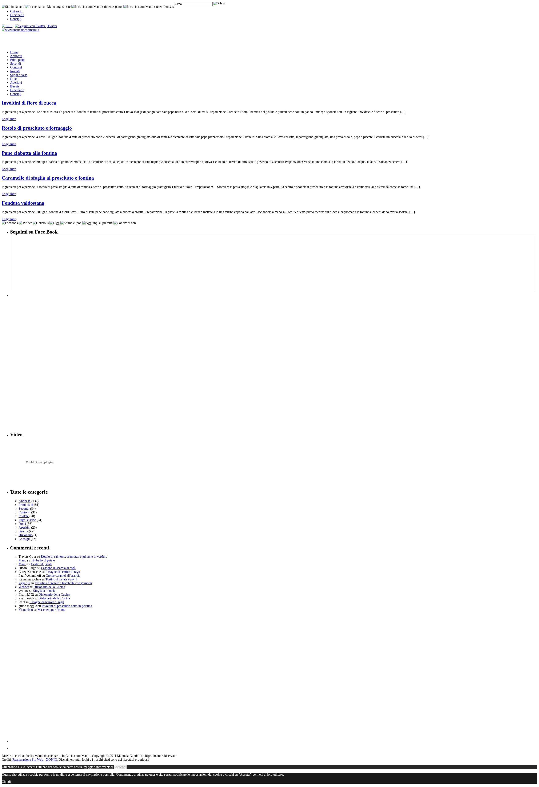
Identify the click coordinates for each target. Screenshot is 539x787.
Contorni (16, 67)
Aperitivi (16, 82)
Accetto (120, 767)
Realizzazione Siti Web (27, 759)
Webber (24, 587)
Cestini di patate (41, 564)
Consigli (15, 19)
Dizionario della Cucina (49, 587)
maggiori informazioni (98, 767)
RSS (8, 26)
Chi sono (16, 11)
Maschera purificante (51, 609)
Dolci (13, 79)
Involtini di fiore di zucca (29, 103)
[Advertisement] (269, 40)
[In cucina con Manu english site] (48, 6)
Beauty (15, 86)
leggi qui (24, 583)
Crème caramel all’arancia (63, 575)
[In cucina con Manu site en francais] (148, 6)
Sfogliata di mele (44, 590)
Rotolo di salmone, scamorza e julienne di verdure (74, 556)
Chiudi (6, 781)
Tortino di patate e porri (61, 579)
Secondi (15, 63)
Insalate (15, 71)
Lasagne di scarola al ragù (58, 568)
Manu (22, 560)
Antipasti (16, 56)
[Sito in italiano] (13, 6)
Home (14, 52)
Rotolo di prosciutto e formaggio (37, 128)
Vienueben (26, 609)
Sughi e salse (18, 75)
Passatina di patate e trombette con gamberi (63, 583)
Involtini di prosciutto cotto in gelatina (67, 606)
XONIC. (52, 759)
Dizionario (17, 15)
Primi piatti (17, 60)
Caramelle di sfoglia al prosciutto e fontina (48, 178)
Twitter (52, 26)
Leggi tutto (9, 119)
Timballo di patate (43, 560)
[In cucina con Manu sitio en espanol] (97, 6)
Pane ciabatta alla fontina (29, 153)
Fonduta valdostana (23, 203)
